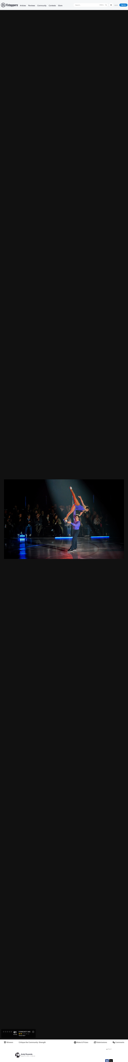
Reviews (31, 5)
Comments (119, 1042)
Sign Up (123, 5)
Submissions (101, 1042)
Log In (116, 5)
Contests (52, 5)
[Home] (9, 5)
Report (110, 1049)
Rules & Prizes (82, 1042)
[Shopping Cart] (111, 5)
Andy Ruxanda (26, 1054)
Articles (23, 5)
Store (60, 5)
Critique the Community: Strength (32, 1042)
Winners (9, 1042)
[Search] (106, 5)
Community (41, 5)
